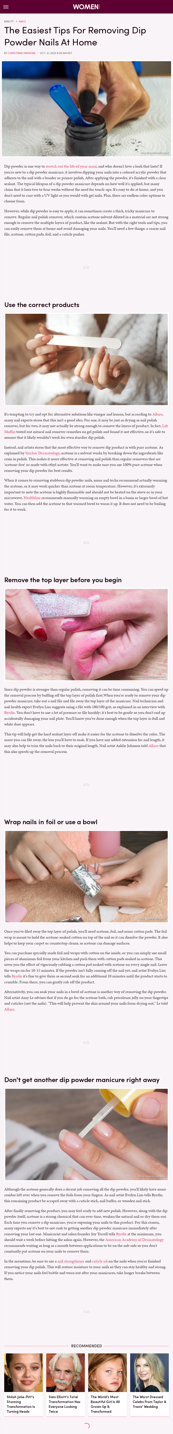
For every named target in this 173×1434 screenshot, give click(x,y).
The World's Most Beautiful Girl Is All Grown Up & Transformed (105, 1404)
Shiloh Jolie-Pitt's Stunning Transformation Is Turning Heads (21, 1404)
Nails (22, 21)
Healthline (32, 498)
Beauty (9, 21)
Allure (157, 414)
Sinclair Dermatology (42, 453)
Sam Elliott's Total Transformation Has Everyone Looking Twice (64, 1404)
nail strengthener (70, 1261)
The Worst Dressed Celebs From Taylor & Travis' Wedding (149, 1402)
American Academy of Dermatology (134, 1239)
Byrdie (9, 712)
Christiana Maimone (21, 53)
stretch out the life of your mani (71, 166)
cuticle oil (100, 1261)
